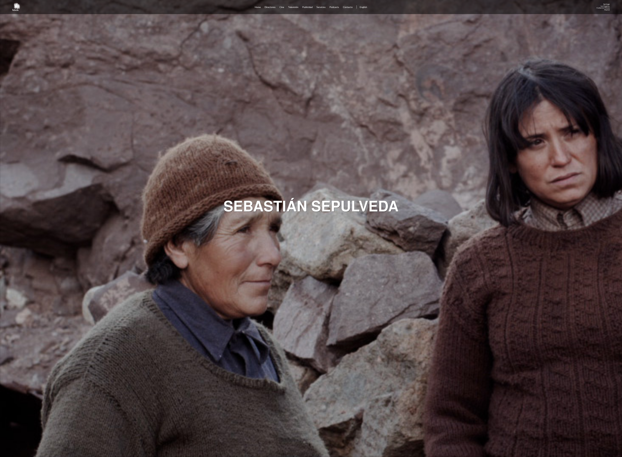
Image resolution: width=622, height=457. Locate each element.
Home (258, 7)
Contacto (348, 7)
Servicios (321, 7)
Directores (270, 7)
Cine (281, 7)
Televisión (293, 7)
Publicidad (307, 7)
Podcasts (334, 7)
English (363, 7)
